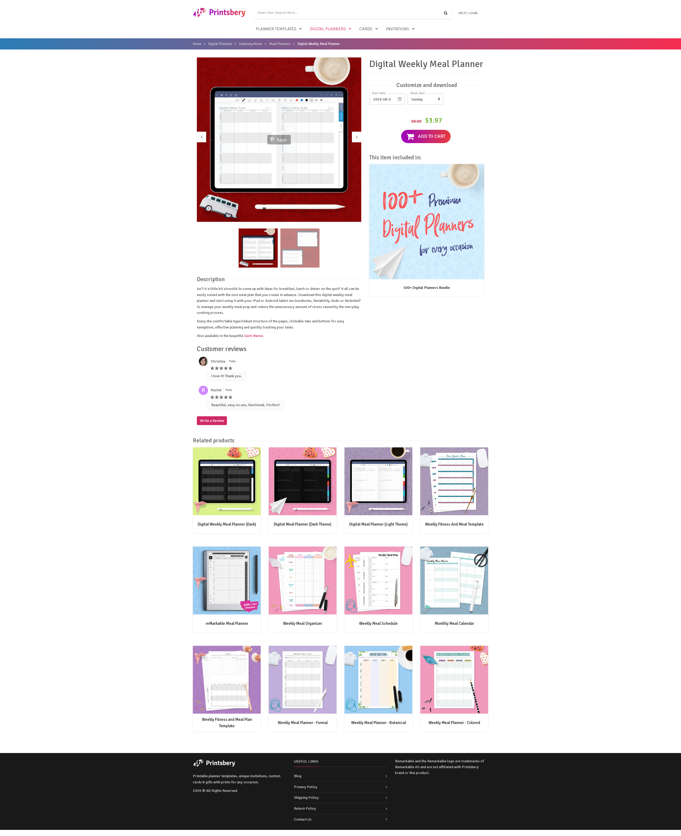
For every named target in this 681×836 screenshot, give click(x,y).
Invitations (397, 29)
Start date (378, 93)
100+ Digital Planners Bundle (426, 287)
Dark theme (253, 336)
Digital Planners (328, 29)
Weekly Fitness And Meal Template (454, 524)
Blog (297, 776)
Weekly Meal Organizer (302, 623)
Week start (417, 93)
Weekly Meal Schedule (378, 623)
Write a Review (212, 420)
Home (197, 44)
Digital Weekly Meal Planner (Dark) (227, 524)
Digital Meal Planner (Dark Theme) (302, 524)
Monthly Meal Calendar (454, 623)
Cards (365, 29)
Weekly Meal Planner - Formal (303, 722)
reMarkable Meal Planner (227, 623)
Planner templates (276, 29)
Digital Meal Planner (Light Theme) (378, 524)
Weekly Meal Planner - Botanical (378, 722)
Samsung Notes (250, 44)
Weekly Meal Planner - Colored (454, 722)
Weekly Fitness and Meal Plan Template (227, 722)
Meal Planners (280, 44)
